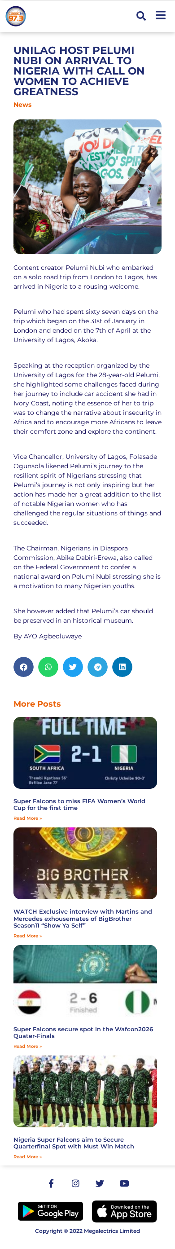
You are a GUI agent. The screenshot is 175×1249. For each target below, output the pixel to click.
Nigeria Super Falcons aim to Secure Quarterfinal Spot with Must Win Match (73, 1143)
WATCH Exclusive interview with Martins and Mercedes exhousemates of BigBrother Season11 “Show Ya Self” (82, 918)
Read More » (27, 818)
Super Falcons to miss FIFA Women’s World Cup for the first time (79, 804)
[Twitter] (99, 1183)
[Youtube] (123, 1183)
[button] (141, 16)
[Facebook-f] (51, 1183)
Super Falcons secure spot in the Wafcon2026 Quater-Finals (83, 1032)
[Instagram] (75, 1183)
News (22, 105)
